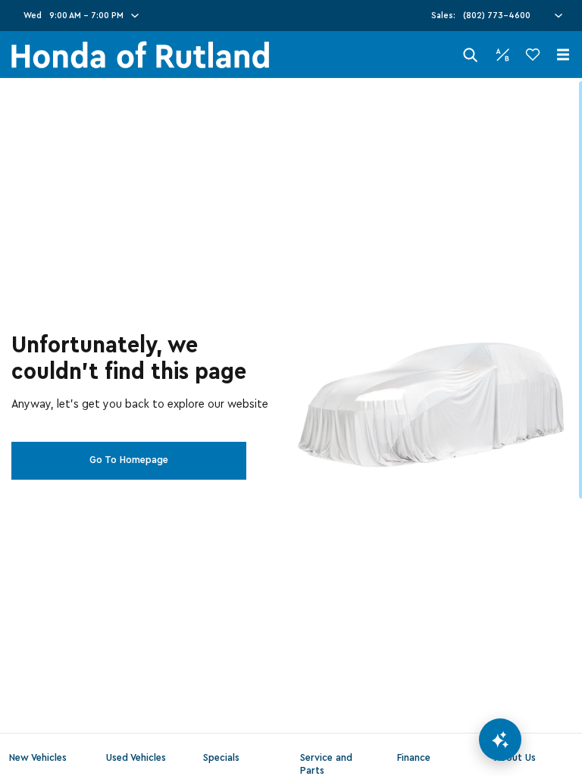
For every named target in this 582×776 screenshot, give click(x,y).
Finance (413, 758)
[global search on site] (471, 55)
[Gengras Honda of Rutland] (140, 55)
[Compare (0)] (502, 54)
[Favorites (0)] (532, 54)
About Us (515, 758)
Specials (221, 758)
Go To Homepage (128, 460)
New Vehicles (38, 758)
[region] (291, 427)
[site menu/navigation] (563, 54)
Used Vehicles (136, 758)
